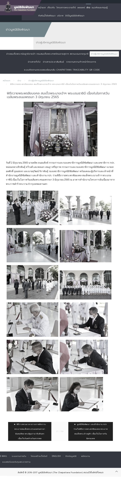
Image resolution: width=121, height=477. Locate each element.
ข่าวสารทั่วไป (34, 61)
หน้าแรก (42, 7)
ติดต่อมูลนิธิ (71, 456)
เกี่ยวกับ (51, 7)
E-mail (3, 456)
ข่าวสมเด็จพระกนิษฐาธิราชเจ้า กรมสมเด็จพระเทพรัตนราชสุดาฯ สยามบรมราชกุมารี (47, 53)
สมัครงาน (85, 456)
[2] (32, 208)
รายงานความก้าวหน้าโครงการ (81, 61)
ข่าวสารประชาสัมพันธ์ (53, 61)
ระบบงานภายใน (19, 456)
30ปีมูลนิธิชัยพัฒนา (74, 15)
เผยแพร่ (81, 7)
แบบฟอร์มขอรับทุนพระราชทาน (16, 461)
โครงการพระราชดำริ (66, 7)
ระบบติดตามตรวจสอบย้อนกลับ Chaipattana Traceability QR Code (62, 69)
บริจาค (60, 15)
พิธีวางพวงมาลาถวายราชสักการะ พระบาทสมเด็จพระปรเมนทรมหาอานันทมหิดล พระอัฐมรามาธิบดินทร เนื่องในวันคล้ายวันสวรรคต (30, 431)
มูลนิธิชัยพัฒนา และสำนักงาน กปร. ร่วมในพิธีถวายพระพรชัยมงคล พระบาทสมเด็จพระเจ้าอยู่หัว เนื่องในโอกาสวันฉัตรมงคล (91, 431)
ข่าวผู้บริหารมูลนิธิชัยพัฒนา (104, 53)
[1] (60, 129)
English (56, 456)
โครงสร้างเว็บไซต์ (39, 456)
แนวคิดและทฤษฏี (100, 7)
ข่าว (88, 7)
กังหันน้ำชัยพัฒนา (47, 15)
